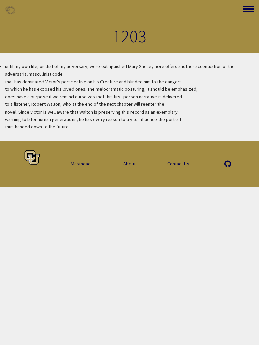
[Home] (10, 10)
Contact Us (178, 164)
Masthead (81, 164)
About (129, 164)
